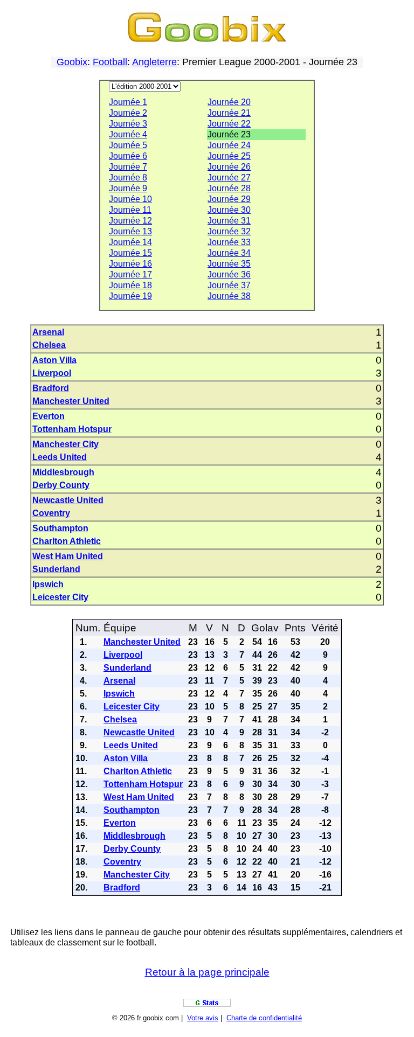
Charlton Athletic (66, 541)
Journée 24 (229, 145)
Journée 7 (128, 166)
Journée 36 (229, 274)
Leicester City (60, 597)
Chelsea (49, 345)
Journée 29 (229, 199)
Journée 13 (130, 231)
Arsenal (48, 332)
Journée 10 (130, 199)
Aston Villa (54, 360)
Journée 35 (229, 263)
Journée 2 (128, 112)
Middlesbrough (63, 472)
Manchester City (65, 444)
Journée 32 (229, 231)
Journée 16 (130, 263)
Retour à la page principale (207, 972)
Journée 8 (128, 177)
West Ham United (67, 556)
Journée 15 (130, 252)
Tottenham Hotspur (72, 429)
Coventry (51, 513)
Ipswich (48, 584)
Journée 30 (229, 209)
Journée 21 (229, 112)
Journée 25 (229, 156)
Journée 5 (128, 145)
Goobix (72, 62)
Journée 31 (229, 220)
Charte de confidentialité (264, 1018)
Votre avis (202, 1018)
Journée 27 (229, 177)
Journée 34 (229, 252)
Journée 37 (229, 285)
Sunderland (56, 569)
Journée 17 (130, 274)
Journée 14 (130, 242)
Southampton (60, 528)
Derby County (60, 485)
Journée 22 (229, 123)
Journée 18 (130, 285)
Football (110, 62)
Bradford (50, 388)
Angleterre (154, 62)
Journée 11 (130, 209)
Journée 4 (128, 134)
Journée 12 (130, 220)
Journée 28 (229, 188)
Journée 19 (130, 296)
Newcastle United (68, 500)
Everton (48, 416)
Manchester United (70, 401)
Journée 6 (128, 156)
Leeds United (59, 457)
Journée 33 (229, 242)
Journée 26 (229, 166)
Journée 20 (229, 102)
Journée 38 (229, 296)
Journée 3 (128, 123)
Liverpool (51, 373)
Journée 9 (128, 188)
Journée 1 (128, 102)
